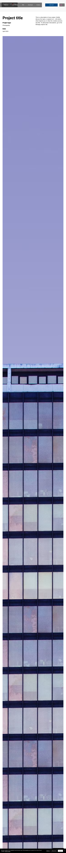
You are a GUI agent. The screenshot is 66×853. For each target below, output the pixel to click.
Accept (60, 850)
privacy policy (7, 851)
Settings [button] (48, 850)
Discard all (54, 850)
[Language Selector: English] (62, 4)
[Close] (64, 851)
